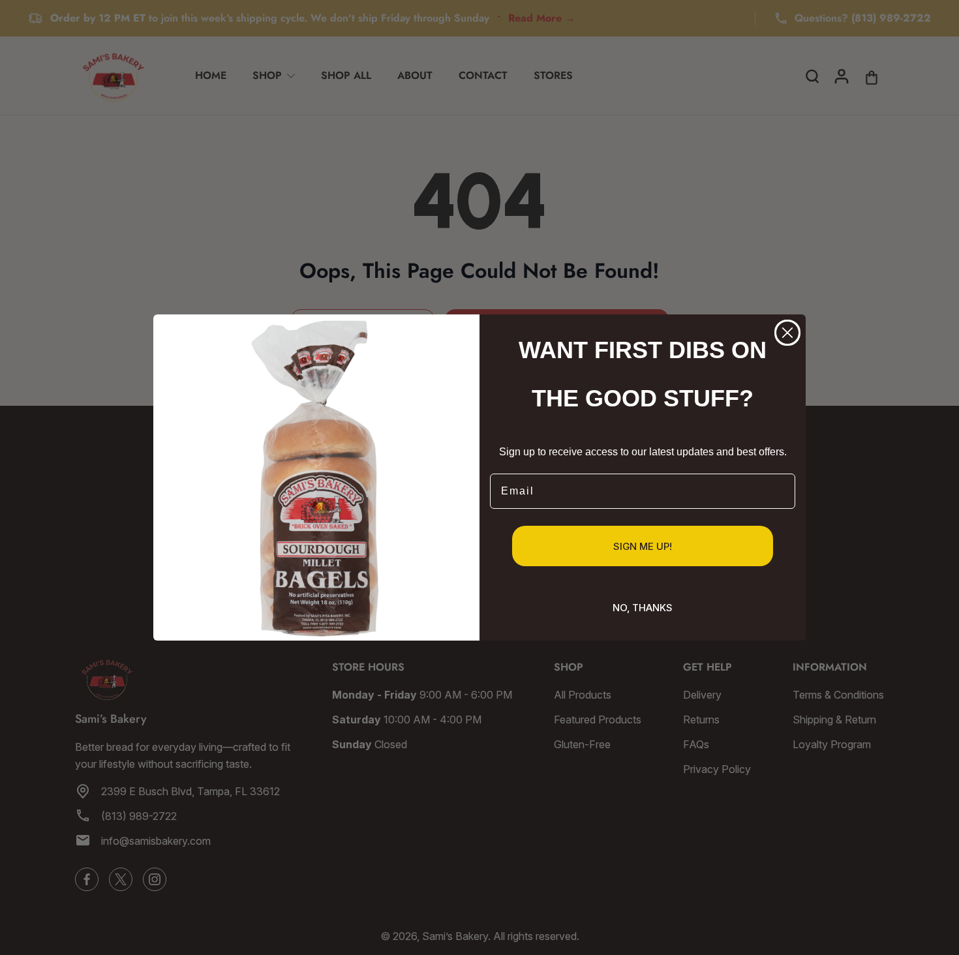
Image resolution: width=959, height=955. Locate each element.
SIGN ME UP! (642, 546)
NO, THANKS (643, 607)
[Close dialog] (787, 332)
